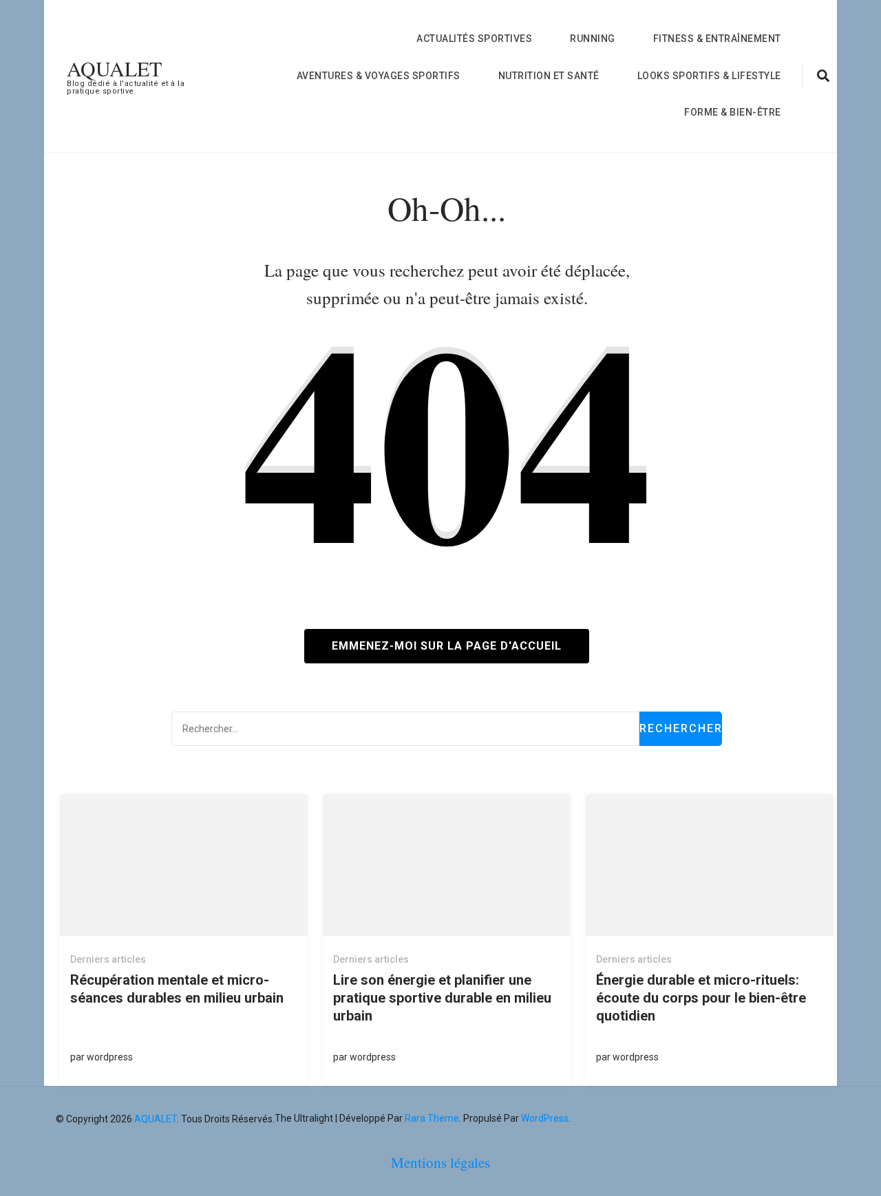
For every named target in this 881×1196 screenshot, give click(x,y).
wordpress (110, 1056)
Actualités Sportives (474, 38)
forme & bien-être (732, 112)
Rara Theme (432, 1118)
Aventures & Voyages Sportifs (378, 75)
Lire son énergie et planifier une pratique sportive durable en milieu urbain (442, 998)
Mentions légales (440, 1162)
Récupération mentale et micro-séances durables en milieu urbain (177, 989)
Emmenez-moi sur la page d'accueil (447, 645)
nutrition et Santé (548, 75)
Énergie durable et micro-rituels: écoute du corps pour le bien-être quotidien (701, 998)
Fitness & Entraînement (717, 38)
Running (592, 38)
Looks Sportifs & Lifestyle (709, 75)
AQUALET (114, 68)
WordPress (545, 1118)
